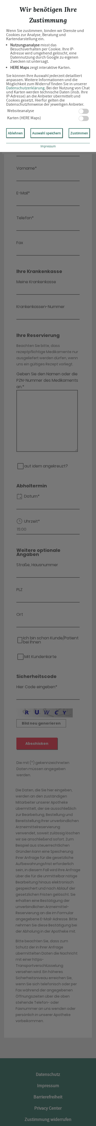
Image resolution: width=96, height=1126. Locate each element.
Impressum (48, 146)
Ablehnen (15, 133)
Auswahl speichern (46, 133)
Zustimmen (79, 133)
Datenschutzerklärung (25, 88)
